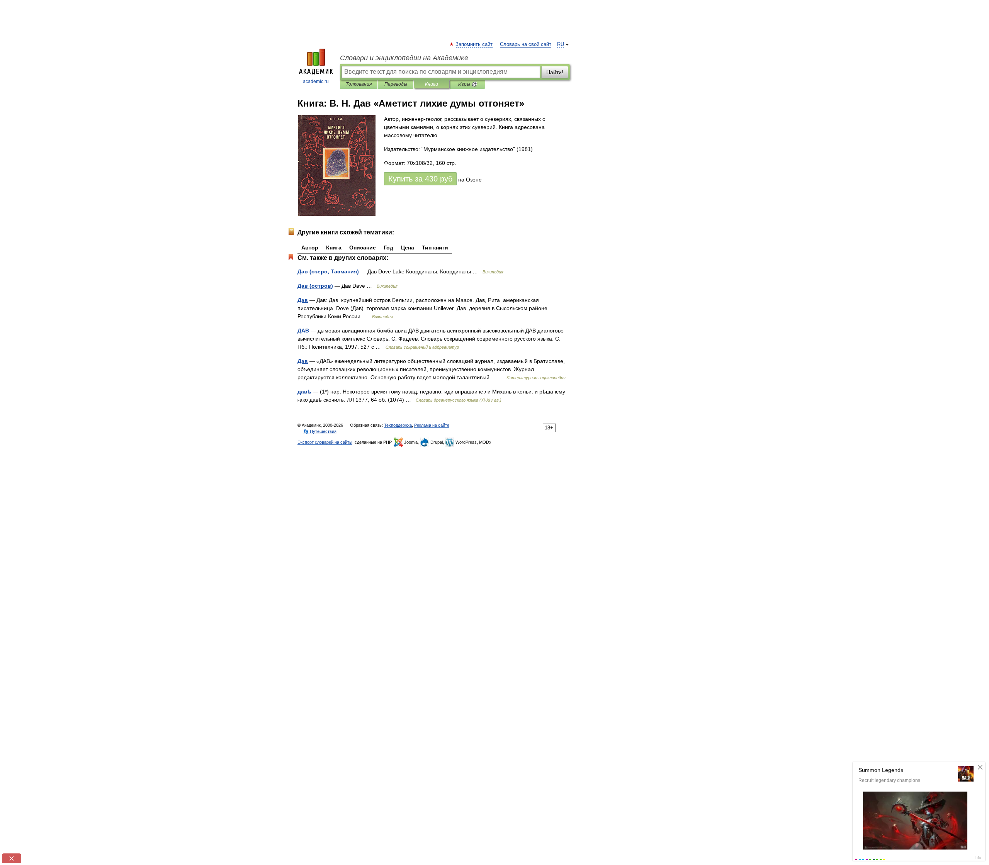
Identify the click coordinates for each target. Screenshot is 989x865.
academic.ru (316, 81)
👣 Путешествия (319, 431)
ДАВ (303, 330)
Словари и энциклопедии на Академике (404, 58)
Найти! (554, 72)
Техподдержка (398, 425)
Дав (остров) (315, 286)
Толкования (359, 84)
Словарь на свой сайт (525, 44)
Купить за (420, 179)
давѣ (304, 391)
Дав (302, 300)
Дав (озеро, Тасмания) (328, 271)
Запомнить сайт (474, 44)
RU (560, 44)
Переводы (395, 84)
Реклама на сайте (431, 425)
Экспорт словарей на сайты (324, 442)
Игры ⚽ (467, 84)
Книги (431, 84)
